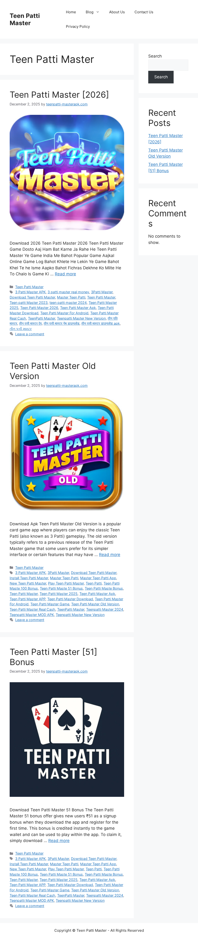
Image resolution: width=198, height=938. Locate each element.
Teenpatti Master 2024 (104, 609)
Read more (65, 273)
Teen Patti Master (25, 19)
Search (155, 56)
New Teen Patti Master (28, 583)
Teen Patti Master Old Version (95, 604)
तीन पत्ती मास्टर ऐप (30, 323)
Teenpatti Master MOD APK (32, 615)
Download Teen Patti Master (32, 297)
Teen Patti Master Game (49, 604)
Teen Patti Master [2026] (59, 94)
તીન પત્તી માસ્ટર (21, 329)
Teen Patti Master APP (27, 599)
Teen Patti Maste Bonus (104, 588)
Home (71, 12)
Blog (89, 12)
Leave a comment (29, 334)
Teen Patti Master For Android (64, 313)
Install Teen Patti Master (29, 578)
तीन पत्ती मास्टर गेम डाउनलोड (61, 323)
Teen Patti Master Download (70, 599)
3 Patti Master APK (30, 292)
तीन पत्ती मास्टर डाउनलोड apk (100, 323)
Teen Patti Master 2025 (59, 594)
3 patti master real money (68, 292)
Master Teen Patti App (98, 578)
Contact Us (143, 12)
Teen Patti (94, 583)
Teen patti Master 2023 (29, 302)
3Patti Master (102, 292)
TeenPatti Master (41, 318)
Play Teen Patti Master (66, 583)
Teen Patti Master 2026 (39, 308)
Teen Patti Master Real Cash (32, 609)
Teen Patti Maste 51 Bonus (61, 588)
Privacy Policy (78, 26)
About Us (117, 12)
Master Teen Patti (71, 297)
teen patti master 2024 (68, 302)
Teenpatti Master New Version (81, 318)
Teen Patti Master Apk (78, 308)
